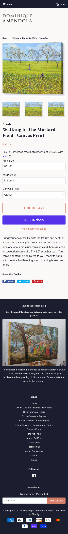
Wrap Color (9, 174)
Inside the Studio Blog (34, 305)
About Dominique (34, 451)
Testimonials (34, 447)
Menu (9, 4)
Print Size (8, 160)
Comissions (34, 442)
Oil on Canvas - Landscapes (34, 420)
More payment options (34, 228)
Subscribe (56, 500)
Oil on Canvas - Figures (34, 416)
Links (34, 460)
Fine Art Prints (34, 434)
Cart (63, 4)
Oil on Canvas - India (34, 412)
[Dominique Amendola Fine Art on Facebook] (34, 476)
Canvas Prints (34, 429)
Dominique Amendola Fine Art (38, 510)
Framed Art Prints (34, 438)
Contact (34, 455)
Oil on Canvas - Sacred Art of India (34, 407)
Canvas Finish (10, 188)
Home (4, 38)
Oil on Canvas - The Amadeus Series (34, 425)
